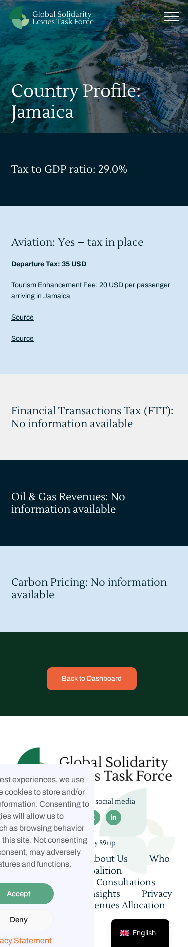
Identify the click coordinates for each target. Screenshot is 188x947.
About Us (108, 859)
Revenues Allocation (121, 905)
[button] (171, 15)
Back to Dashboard (92, 678)
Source (22, 317)
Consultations (125, 882)
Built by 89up (94, 843)
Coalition (103, 871)
